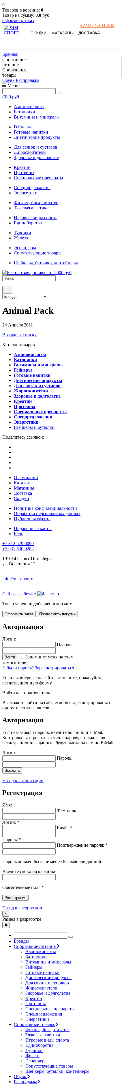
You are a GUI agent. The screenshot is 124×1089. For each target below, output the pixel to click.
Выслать (12, 770)
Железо (21, 237)
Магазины (62, 33)
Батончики (24, 111)
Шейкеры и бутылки (34, 427)
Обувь (9, 80)
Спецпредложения (32, 187)
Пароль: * (11, 839)
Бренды (9, 54)
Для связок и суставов (35, 147)
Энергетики (25, 192)
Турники (22, 232)
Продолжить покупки (57, 614)
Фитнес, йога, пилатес (36, 202)
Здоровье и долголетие (36, 157)
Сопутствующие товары (37, 252)
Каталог (22, 482)
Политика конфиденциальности (45, 508)
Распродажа (27, 80)
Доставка (89, 33)
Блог (18, 533)
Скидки (38, 33)
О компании (26, 477)
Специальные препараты (38, 177)
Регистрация (15, 898)
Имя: (7, 804)
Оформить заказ (18, 20)
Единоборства (28, 222)
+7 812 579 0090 (18, 543)
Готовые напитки (31, 132)
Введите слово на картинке (29, 871)
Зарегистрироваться (54, 667)
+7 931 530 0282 (97, 25)
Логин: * (11, 822)
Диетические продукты (37, 137)
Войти (10, 657)
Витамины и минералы (37, 117)
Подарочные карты (33, 528)
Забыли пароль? (18, 667)
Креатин (22, 167)
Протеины (24, 172)
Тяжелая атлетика (31, 207)
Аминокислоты (29, 106)
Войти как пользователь (26, 692)
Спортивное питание (35, 946)
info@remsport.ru (18, 578)
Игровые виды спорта (35, 217)
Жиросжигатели (30, 152)
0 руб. (11, 96)
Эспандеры (25, 247)
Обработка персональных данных (47, 513)
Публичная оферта (32, 518)
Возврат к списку (19, 334)
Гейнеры (22, 126)
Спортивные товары (34, 1024)
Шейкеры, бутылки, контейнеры (46, 262)
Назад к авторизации (23, 780)
